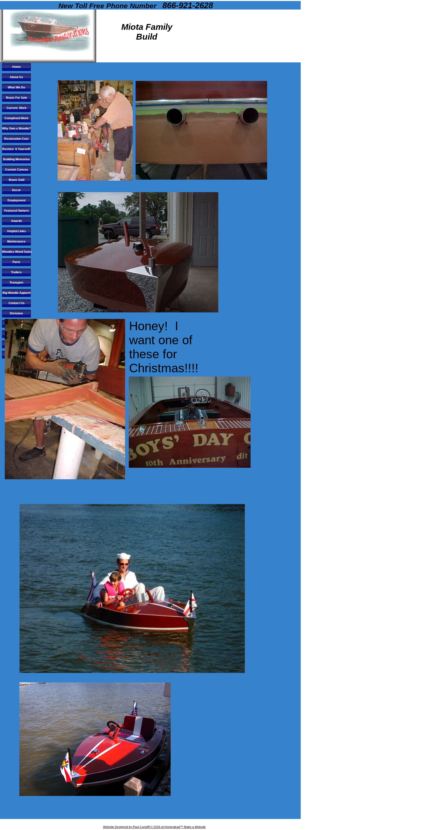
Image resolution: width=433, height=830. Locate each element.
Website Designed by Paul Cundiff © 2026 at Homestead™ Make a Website (154, 827)
